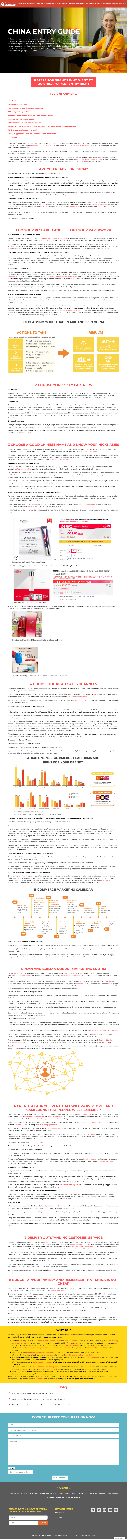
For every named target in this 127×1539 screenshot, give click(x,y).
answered (83, 697)
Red (57, 276)
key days (25, 876)
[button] (63, 1393)
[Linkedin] (93, 1510)
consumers (79, 984)
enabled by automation (84, 1247)
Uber (11, 244)
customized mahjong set (68, 1185)
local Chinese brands (51, 300)
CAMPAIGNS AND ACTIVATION (92, 3)
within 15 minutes (75, 1244)
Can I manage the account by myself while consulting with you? (38, 1399)
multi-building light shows (47, 1125)
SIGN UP (43, 1523)
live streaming (18, 1042)
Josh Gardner (17, 1206)
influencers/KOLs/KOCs (79, 975)
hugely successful (89, 1159)
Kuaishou (68, 276)
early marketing (34, 506)
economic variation (95, 159)
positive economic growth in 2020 (42, 145)
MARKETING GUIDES (106, 3)
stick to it (96, 204)
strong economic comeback (79, 145)
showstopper (86, 1114)
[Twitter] (99, 1510)
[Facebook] (116, 1510)
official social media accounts (73, 310)
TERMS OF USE (38, 1535)
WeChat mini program (82, 700)
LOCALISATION (71, 3)
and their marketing (86, 504)
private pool (107, 981)
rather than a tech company (60, 459)
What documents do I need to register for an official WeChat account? (41, 1405)
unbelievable (75, 206)
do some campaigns (36, 1142)
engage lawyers (93, 300)
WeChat (46, 276)
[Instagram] (104, 1510)
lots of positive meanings (22, 469)
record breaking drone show (34, 1117)
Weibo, (52, 276)
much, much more (81, 161)
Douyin (62, 276)
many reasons (88, 1134)
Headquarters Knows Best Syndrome (55, 1206)
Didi (12, 246)
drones (89, 1122)
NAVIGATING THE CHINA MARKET (31, 3)
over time (103, 204)
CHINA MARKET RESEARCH (47, 3)
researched (71, 697)
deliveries (44, 206)
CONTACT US (122, 3)
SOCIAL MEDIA (80, 3)
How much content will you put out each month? (32, 1393)
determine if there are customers (54, 238)
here (108, 415)
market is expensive (58, 1290)
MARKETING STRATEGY (61, 3)
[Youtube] (110, 1510)
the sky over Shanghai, (55, 1117)
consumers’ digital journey (21, 975)
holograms (18, 1125)
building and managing (42, 1362)
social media (65, 975)
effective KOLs (103, 1040)
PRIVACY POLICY (52, 1535)
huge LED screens (99, 1122)
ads (67, 955)
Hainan (96, 694)
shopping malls (55, 1128)
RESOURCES (115, 3)
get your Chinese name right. (90, 451)
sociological (80, 159)
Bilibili (75, 276)
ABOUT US (19, 3)
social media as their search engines (105, 1030)
